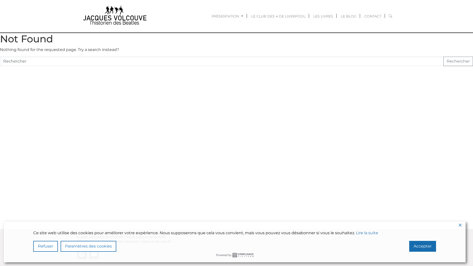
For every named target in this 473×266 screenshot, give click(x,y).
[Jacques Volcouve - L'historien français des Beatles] (114, 16)
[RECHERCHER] (390, 16)
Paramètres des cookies (88, 246)
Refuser (45, 246)
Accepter (423, 246)
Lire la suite (367, 233)
